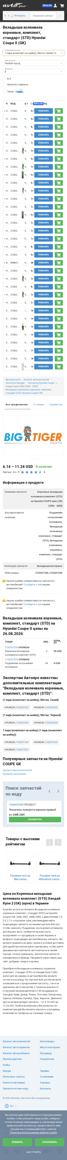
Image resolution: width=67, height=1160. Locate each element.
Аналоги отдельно (17, 84)
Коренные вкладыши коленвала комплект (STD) (20, 651)
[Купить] (59, 111)
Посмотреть (35, 819)
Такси (10, 91)
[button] (47, 5)
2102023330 (51, 722)
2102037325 (21, 749)
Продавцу (46, 1053)
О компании (46, 1076)
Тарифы (44, 1070)
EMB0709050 (17, 262)
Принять (17, 1142)
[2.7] (10, 15)
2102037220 (51, 742)
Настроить (33, 1152)
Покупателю (47, 1059)
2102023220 (21, 707)
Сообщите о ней (33, 584)
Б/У (9, 78)
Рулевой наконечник (14, 774)
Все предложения (17, 404)
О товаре (38, 404)
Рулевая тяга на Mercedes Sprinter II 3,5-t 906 (20, 877)
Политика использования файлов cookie (33, 1132)
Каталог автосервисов (16, 1047)
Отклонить (49, 1142)
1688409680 (22, 804)
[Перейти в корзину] (62, 5)
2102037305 (16, 110)
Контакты (45, 1088)
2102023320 (51, 707)
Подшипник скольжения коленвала (19, 663)
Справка (45, 1082)
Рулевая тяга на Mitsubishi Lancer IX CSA (49, 877)
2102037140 (21, 742)
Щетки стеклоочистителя (17, 770)
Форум (7, 1070)
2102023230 (21, 722)
